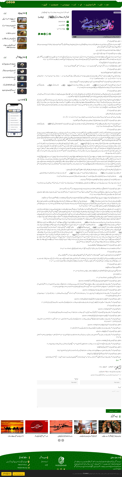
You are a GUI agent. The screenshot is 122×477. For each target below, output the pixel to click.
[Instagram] (61, 469)
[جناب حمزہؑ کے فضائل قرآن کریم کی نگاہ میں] (61, 427)
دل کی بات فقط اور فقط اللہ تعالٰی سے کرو (9, 85)
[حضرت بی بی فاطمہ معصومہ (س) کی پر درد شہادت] (22, 20)
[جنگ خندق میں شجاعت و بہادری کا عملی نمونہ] (22, 72)
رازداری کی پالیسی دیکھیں (6, 474)
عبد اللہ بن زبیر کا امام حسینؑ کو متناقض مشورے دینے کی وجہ (111, 436)
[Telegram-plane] (64, 469)
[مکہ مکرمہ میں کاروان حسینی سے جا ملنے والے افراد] (12, 427)
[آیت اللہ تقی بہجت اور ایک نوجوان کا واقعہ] (22, 91)
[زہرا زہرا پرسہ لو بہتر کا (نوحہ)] (22, 33)
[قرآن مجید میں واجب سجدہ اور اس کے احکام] (22, 26)
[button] (106, 5)
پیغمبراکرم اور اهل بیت (62, 12)
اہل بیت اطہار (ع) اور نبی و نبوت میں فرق (9, 78)
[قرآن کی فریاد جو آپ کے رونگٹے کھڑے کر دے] (22, 40)
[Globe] (7, 2)
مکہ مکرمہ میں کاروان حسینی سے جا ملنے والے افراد (15, 436)
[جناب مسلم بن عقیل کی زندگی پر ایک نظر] (36, 427)
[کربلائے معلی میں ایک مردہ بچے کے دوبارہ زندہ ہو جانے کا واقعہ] (22, 46)
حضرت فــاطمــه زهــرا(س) (53, 12)
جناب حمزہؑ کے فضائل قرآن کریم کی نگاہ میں (65, 436)
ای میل (76, 379)
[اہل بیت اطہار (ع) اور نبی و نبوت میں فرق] (22, 78)
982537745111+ (22, 465)
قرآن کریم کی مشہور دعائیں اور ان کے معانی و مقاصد (88, 436)
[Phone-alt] (9, 2)
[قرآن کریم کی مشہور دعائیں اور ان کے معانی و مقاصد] (85, 427)
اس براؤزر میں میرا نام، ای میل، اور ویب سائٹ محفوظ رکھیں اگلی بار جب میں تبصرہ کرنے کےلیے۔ (104, 375)
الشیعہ (68, 12)
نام (120, 379)
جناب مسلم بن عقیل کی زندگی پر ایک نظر (41, 436)
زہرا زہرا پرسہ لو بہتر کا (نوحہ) (10, 33)
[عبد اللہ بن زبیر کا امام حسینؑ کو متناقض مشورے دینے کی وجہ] (110, 427)
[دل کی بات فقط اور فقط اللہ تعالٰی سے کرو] (22, 85)
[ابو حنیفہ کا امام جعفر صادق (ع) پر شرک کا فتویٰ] (22, 65)
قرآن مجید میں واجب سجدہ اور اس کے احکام (8, 27)
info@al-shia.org (22, 468)
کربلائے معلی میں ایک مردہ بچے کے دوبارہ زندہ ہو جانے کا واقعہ (9, 46)
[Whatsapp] (58, 469)
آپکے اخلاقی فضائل (44, 12)
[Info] (14, 2)
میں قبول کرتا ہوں (18, 474)
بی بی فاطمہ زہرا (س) (61, 29)
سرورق (117, 360)
